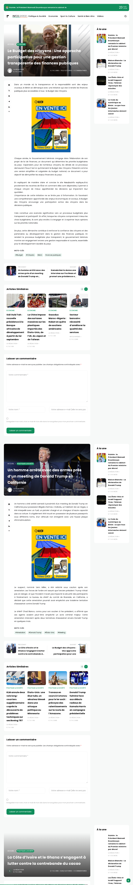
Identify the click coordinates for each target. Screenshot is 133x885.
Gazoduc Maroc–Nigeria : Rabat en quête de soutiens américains (57, 321)
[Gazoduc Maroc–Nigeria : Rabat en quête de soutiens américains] (58, 301)
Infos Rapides (75, 337)
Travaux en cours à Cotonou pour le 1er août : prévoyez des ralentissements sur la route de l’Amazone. (58, 703)
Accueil (11, 44)
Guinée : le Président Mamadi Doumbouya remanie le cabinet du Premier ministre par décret (50, 7)
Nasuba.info (69, 182)
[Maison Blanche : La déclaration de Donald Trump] (101, 63)
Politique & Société (25, 464)
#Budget (19, 255)
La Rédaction (18, 69)
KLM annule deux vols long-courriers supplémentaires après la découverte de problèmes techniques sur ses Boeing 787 (15, 706)
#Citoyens (30, 255)
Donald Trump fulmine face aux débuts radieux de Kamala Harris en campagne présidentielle (78, 703)
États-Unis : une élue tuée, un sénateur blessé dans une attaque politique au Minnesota (36, 703)
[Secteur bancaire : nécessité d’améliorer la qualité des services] (79, 301)
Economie (21, 44)
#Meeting (61, 633)
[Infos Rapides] (18, 16)
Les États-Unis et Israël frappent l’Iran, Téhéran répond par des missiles (116, 83)
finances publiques (53, 255)
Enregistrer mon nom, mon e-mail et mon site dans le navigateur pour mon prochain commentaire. (45, 421)
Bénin (40, 255)
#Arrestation (20, 633)
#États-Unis (49, 633)
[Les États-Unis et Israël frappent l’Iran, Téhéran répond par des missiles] (101, 80)
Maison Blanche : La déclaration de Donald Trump (117, 63)
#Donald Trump (35, 633)
